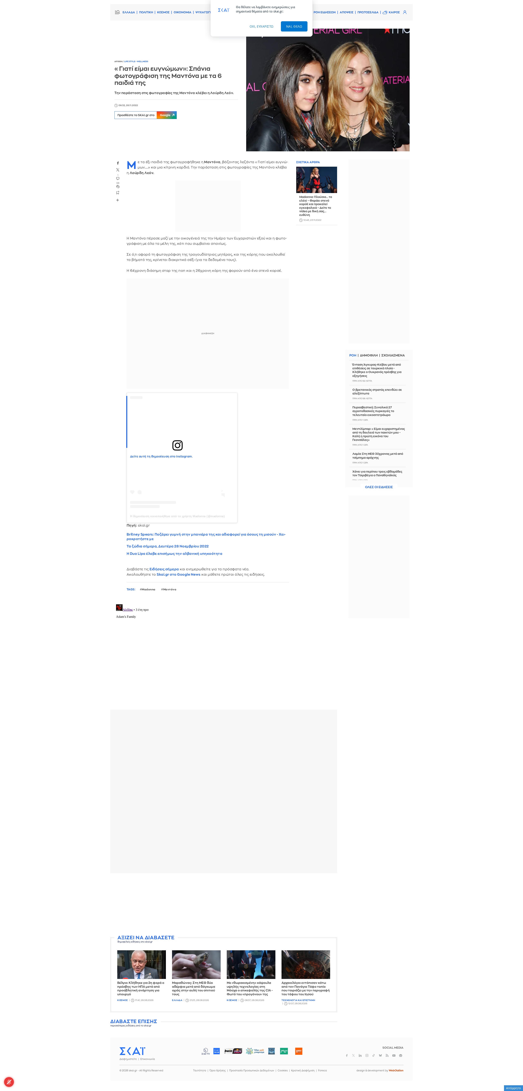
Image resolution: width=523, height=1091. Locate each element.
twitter (117, 169)
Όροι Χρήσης (218, 1070)
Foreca (322, 1070)
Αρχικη (118, 62)
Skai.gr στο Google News (179, 574)
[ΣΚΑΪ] (132, 1051)
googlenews (400, 1055)
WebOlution (396, 1070)
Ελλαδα (177, 1000)
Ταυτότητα (199, 1070)
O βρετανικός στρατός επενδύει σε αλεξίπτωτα (377, 391)
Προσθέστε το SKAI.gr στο (143, 115)
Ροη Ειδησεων (325, 12)
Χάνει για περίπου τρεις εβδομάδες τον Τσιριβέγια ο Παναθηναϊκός (377, 473)
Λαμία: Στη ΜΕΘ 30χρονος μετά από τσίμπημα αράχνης (377, 455)
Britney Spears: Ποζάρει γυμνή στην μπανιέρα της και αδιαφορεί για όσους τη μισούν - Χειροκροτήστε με (206, 536)
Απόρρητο (513, 1088)
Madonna (148, 589)
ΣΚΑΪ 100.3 (216, 1051)
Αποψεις (346, 12)
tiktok (374, 1055)
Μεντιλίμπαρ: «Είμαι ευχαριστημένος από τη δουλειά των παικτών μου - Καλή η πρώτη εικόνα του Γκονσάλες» (378, 434)
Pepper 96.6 (271, 1051)
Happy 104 (298, 1051)
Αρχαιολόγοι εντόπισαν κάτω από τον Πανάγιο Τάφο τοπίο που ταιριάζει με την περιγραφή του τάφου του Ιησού (306, 988)
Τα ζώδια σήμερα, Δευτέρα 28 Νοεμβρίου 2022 (168, 546)
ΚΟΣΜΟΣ (163, 12)
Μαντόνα (170, 589)
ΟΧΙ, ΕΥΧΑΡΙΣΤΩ (262, 26)
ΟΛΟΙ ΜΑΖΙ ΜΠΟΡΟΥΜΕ (251, 1053)
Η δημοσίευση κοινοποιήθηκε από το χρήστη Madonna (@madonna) (177, 516)
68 (117, 183)
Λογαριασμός (405, 12)
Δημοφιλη (369, 355)
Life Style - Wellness (136, 62)
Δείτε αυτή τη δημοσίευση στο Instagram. (161, 456)
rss (387, 1055)
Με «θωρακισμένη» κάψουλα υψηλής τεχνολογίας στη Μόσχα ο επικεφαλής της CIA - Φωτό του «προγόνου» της (250, 988)
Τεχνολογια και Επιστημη (298, 1000)
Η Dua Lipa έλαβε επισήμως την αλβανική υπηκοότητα (174, 553)
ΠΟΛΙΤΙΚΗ (146, 12)
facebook (117, 163)
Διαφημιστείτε (128, 1059)
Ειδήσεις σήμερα (164, 569)
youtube (394, 1055)
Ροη (352, 355)
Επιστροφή (513, 1077)
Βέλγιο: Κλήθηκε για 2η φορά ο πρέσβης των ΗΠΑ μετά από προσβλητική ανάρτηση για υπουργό (140, 988)
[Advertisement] (224, 904)
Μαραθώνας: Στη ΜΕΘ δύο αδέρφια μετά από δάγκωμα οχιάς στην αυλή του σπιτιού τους (193, 988)
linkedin (360, 1055)
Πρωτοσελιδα (368, 12)
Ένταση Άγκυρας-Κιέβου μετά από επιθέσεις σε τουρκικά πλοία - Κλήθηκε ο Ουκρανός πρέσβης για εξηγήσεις (376, 370)
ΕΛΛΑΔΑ (129, 12)
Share (117, 200)
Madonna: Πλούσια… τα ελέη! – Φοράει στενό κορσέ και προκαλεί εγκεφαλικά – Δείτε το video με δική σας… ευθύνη (315, 206)
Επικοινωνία (147, 1059)
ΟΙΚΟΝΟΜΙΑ (182, 12)
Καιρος (394, 12)
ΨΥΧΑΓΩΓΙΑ (204, 12)
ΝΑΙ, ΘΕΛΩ (294, 26)
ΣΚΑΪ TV (206, 1051)
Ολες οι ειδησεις (379, 487)
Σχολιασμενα (393, 355)
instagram (367, 1055)
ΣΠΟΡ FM (233, 1051)
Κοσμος (122, 1000)
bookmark (117, 192)
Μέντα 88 (284, 1051)
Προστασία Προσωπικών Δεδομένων (251, 1070)
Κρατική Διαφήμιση (303, 1070)
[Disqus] (223, 654)
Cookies (283, 1070)
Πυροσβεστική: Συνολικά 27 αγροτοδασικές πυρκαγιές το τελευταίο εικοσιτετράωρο (373, 411)
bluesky (380, 1055)
